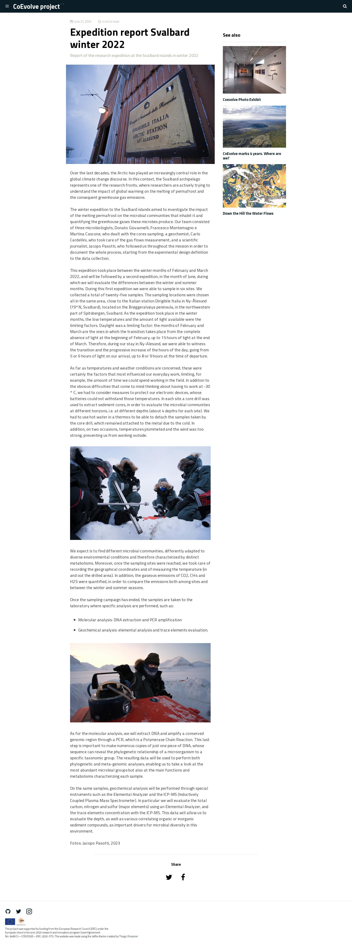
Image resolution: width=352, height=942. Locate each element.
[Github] (10, 911)
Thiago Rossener (128, 936)
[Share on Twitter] (169, 883)
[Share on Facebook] (183, 883)
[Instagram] (31, 911)
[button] (345, 6)
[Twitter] (20, 911)
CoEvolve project (36, 6)
